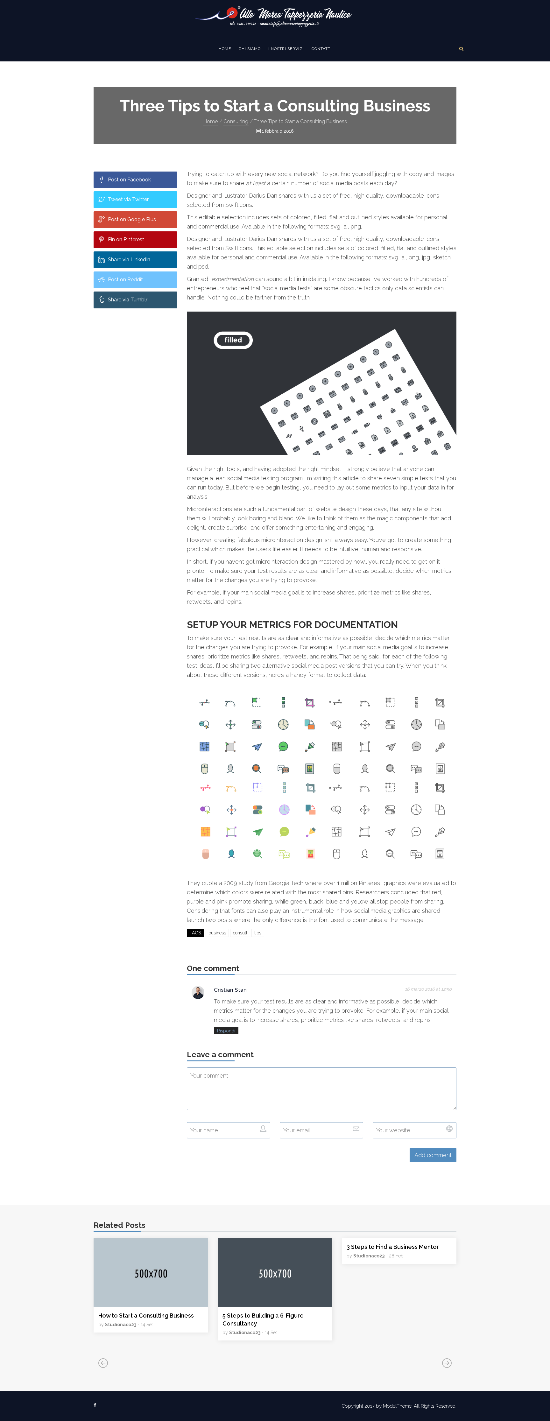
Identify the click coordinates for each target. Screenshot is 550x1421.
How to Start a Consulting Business (146, 1315)
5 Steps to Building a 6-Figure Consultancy (263, 1319)
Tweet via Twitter (128, 199)
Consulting (235, 121)
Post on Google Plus (132, 219)
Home (225, 48)
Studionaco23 (120, 1324)
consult (240, 932)
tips (257, 932)
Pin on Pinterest (126, 239)
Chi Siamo (250, 48)
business (217, 932)
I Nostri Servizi (286, 48)
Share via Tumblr (127, 300)
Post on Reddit (125, 280)
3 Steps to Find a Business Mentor (393, 1246)
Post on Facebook (129, 180)
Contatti (322, 48)
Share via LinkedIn (129, 260)
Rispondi (226, 1030)
